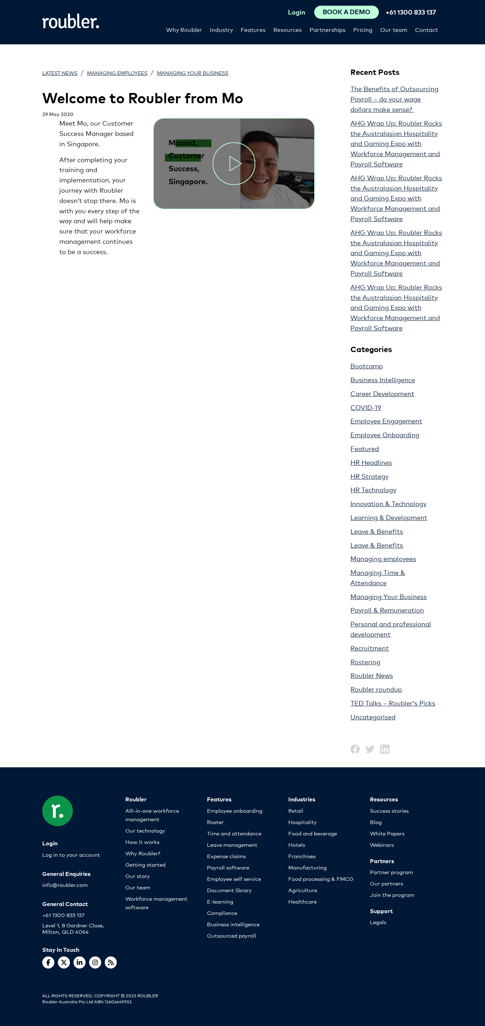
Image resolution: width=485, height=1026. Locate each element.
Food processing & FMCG (320, 878)
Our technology (145, 830)
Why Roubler (184, 29)
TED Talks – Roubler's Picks (392, 702)
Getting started (145, 864)
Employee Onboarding (384, 434)
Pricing (362, 29)
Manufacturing (307, 867)
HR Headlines (371, 462)
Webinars (382, 844)
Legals (378, 921)
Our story (137, 875)
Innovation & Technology (388, 503)
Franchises (302, 855)
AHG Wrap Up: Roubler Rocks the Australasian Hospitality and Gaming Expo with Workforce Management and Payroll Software (396, 143)
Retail (295, 810)
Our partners (386, 883)
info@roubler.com (65, 884)
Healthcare (302, 901)
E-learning (220, 901)
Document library (229, 890)
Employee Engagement (386, 420)
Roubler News (371, 675)
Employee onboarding (234, 810)
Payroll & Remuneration (387, 609)
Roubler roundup (376, 689)
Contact (426, 29)
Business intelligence (233, 924)
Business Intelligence (382, 379)
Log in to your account (71, 854)
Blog (376, 821)
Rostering (365, 661)
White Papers (387, 833)
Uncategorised (373, 716)
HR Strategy (369, 476)
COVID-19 (365, 407)
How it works (142, 841)
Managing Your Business (192, 72)
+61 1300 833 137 (411, 11)
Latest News (59, 72)
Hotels (296, 844)
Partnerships (327, 29)
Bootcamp (366, 365)
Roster (215, 821)
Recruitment (369, 647)
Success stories (389, 810)
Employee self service (234, 878)
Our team (393, 29)
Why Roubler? (142, 853)
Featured (364, 448)
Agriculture (302, 890)
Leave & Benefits (376, 531)
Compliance (222, 912)
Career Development (382, 393)
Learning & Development (388, 517)
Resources (287, 29)
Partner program (391, 871)
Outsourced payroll (231, 935)
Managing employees (117, 72)
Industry (221, 29)
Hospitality (302, 821)
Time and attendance (234, 833)
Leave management (232, 844)
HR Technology (373, 489)
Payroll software (228, 867)
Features (253, 29)
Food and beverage (312, 833)
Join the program (392, 894)
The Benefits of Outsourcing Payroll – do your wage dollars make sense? (394, 98)
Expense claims (226, 855)
